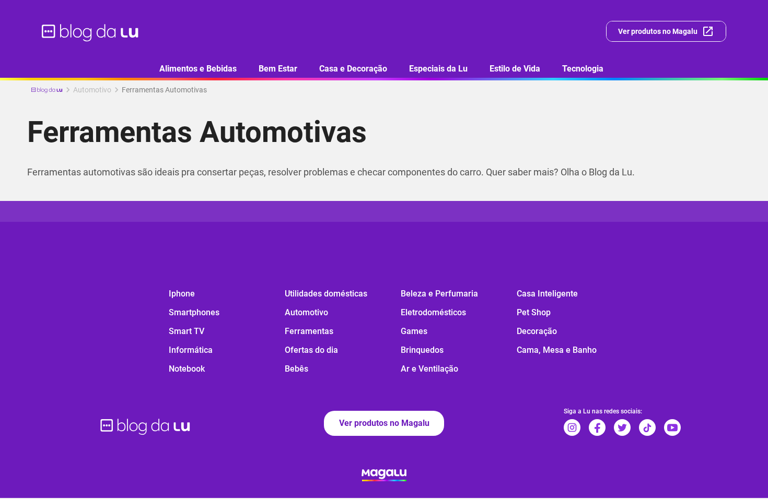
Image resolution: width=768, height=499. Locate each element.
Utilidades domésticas (326, 294)
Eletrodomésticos (433, 312)
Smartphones (194, 312)
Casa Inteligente (547, 294)
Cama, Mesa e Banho (557, 350)
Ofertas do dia (311, 350)
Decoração (537, 331)
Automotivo (306, 312)
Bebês (296, 369)
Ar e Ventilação (429, 369)
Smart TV (186, 331)
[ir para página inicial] (90, 31)
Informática (191, 350)
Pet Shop (534, 312)
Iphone (182, 294)
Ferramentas (309, 331)
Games (414, 331)
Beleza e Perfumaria (439, 294)
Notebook (187, 369)
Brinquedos (422, 350)
